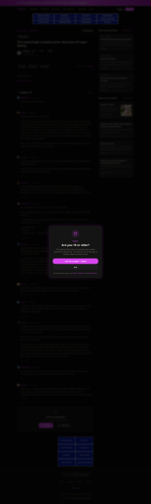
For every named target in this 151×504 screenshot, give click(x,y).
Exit (75, 267)
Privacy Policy (92, 273)
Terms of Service (78, 273)
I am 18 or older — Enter (75, 261)
